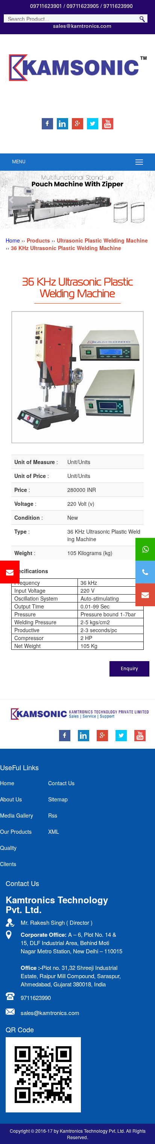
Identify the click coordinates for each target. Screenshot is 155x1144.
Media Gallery (16, 815)
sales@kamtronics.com (82, 26)
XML (53, 831)
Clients (8, 864)
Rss (52, 815)
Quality (8, 847)
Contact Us (61, 783)
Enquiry (129, 669)
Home (13, 240)
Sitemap (58, 799)
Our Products (16, 831)
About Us (11, 799)
